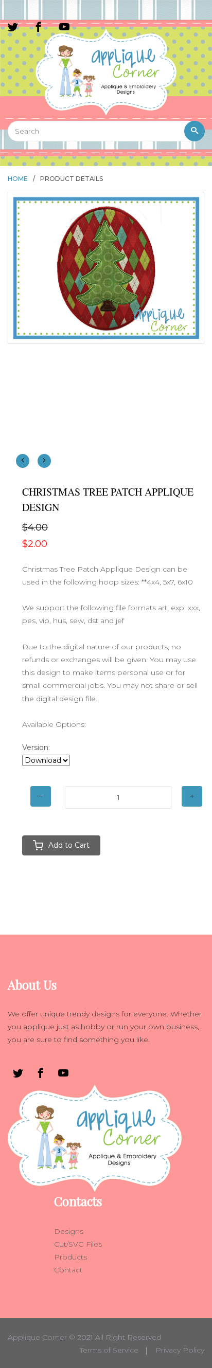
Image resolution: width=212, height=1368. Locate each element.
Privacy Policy (179, 1350)
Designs (68, 1231)
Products (70, 1257)
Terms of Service (109, 1350)
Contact (68, 1269)
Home (18, 179)
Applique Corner (37, 1337)
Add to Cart (69, 845)
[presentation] (22, 461)
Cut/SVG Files (78, 1244)
